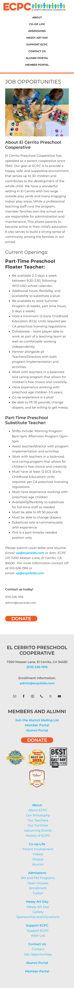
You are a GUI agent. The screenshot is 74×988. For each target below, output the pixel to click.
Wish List (38, 936)
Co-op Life (37, 844)
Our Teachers (38, 820)
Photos (38, 859)
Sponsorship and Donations (38, 917)
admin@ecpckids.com (37, 683)
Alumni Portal (37, 730)
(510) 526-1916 (37, 667)
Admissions (37, 873)
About (37, 805)
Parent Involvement (38, 849)
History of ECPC (38, 836)
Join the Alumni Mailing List (37, 720)
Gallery (38, 912)
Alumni (38, 864)
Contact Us (37, 944)
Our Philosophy (38, 815)
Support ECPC (37, 925)
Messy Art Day (37, 902)
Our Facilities (38, 825)
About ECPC (37, 810)
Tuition (38, 893)
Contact (38, 949)
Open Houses (37, 883)
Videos (38, 854)
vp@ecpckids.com (30, 553)
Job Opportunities (38, 954)
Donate (21, 618)
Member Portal (37, 725)
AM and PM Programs (38, 878)
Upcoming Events (38, 830)
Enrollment (38, 888)
